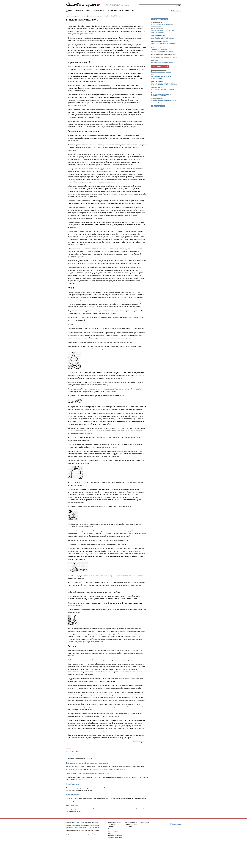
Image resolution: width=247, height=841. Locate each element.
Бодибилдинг (128, 826)
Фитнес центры (145, 822)
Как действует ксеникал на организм (162, 51)
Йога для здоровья (113, 829)
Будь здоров (111, 824)
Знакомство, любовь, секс (115, 837)
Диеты (109, 833)
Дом (121, 11)
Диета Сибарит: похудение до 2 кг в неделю (164, 57)
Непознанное (99, 11)
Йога (105, 16)
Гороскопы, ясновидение (114, 822)
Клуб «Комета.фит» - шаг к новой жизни (163, 89)
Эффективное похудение (115, 835)
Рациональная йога (73, 795)
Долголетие (154, 60)
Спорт (88, 11)
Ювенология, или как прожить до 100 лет (163, 62)
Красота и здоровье (78, 822)
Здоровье (70, 11)
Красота (79, 11)
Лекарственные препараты (158, 70)
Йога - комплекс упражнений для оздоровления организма (87, 763)
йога (77, 751)
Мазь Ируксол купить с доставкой (161, 72)
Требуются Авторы (176, 11)
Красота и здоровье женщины (159, 41)
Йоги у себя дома (72, 805)
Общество (129, 11)
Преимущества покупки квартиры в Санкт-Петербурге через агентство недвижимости (164, 83)
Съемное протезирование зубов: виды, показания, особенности (162, 31)
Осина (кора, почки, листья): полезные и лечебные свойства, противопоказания (163, 37)
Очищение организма (157, 98)
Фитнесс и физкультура (87, 16)
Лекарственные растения (158, 35)
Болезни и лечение (156, 22)
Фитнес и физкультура (131, 822)
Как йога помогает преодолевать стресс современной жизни (87, 773)
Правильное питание (131, 824)
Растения (154, 74)
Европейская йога (72, 784)
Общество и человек (156, 81)
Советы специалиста (157, 28)
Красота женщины (113, 831)
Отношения (112, 11)
